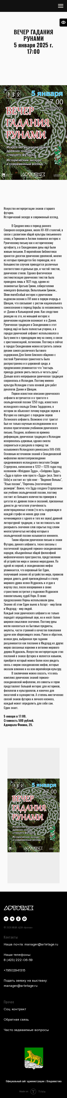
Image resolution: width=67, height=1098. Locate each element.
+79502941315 (14, 970)
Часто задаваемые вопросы (26, 1030)
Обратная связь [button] (16, 1019)
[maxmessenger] (24, 918)
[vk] (6, 918)
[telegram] (12, 918)
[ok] (18, 918)
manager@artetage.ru (41, 944)
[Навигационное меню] (60, 6)
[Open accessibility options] (63, 23)
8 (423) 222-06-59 (18, 960)
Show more (10, 294)
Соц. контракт (15, 1009)
